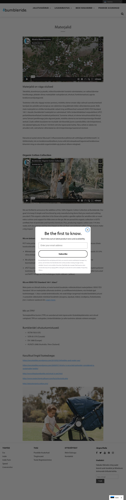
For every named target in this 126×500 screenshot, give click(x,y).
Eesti (116, 498)
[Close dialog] (87, 230)
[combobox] (116, 497)
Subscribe (63, 254)
